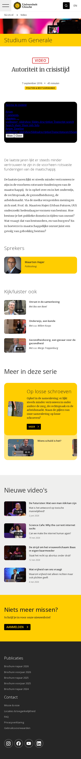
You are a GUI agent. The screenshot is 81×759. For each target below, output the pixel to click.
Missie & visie (12, 705)
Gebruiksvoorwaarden (17, 728)
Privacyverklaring (14, 722)
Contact (11, 697)
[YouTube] (28, 743)
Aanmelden (15, 627)
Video (24, 15)
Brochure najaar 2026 (16, 666)
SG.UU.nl (8, 15)
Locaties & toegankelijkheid (19, 711)
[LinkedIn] (39, 743)
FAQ (6, 716)
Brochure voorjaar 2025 (17, 683)
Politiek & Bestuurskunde (40, 88)
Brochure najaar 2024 (16, 689)
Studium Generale (28, 40)
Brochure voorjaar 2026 (17, 672)
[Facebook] (18, 743)
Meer (32, 426)
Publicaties (13, 658)
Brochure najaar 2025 (16, 677)
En (75, 5)
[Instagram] (8, 743)
